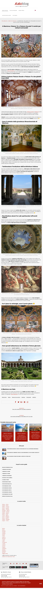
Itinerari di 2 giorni (6, 471)
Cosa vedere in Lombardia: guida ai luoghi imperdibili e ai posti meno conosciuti (21, 437)
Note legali (27, 581)
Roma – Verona (5, 518)
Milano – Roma (5, 504)
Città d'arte (4, 397)
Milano (3, 528)
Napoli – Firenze (5, 511)
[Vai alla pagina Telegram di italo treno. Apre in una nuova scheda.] (26, 563)
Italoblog (4, 21)
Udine (3, 541)
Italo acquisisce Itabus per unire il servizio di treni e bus (18, 456)
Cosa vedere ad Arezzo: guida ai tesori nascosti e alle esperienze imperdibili (7, 437)
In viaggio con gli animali (7, 477)
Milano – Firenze (5, 506)
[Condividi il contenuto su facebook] (15, 402)
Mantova (23, 397)
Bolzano (4, 538)
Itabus (9, 397)
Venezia (3, 533)
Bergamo (4, 551)
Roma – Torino (5, 514)
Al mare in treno (5, 479)
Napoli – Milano (5, 513)
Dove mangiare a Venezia (7, 492)
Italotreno (15, 15)
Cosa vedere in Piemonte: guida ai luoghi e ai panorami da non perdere (35, 436)
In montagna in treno (6, 481)
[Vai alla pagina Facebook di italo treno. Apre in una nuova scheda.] (10, 563)
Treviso (3, 543)
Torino (3, 536)
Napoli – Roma (5, 505)
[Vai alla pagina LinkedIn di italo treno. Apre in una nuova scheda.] (16, 563)
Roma (3, 529)
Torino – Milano (5, 515)
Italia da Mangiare (13, 10)
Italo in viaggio (27, 582)
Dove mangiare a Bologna (7, 494)
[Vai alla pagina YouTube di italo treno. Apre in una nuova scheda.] (23, 563)
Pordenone (4, 542)
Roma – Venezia (5, 508)
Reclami (8, 581)
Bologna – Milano (5, 510)
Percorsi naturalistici (7, 483)
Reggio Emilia (5, 553)
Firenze (3, 532)
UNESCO (34, 397)
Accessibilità (15, 582)
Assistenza (4, 581)
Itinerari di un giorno (16, 397)
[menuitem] (15, 15)
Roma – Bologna (5, 516)
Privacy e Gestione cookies (7, 582)
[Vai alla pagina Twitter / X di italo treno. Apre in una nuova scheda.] (19, 563)
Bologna (4, 531)
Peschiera (4, 548)
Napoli (3, 534)
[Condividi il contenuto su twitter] (18, 402)
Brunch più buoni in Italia (7, 496)
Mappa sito (22, 581)
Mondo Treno (21, 10)
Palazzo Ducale (30, 111)
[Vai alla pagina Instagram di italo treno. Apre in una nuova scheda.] (13, 563)
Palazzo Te (37, 111)
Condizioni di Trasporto (14, 581)
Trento (3, 539)
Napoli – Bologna (5, 519)
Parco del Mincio (11, 70)
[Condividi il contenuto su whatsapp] (27, 402)
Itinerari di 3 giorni (6, 473)
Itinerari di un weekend (7, 475)
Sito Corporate (21, 582)
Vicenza (3, 544)
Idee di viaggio (5, 10)
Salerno (3, 537)
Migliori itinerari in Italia (7, 467)
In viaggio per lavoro (6, 15)
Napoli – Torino (5, 520)
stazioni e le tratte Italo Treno (8, 556)
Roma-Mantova (14, 394)
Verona (3, 546)
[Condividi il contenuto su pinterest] (24, 402)
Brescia (3, 549)
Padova (3, 547)
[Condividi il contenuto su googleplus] (21, 402)
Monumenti (28, 397)
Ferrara (3, 552)
